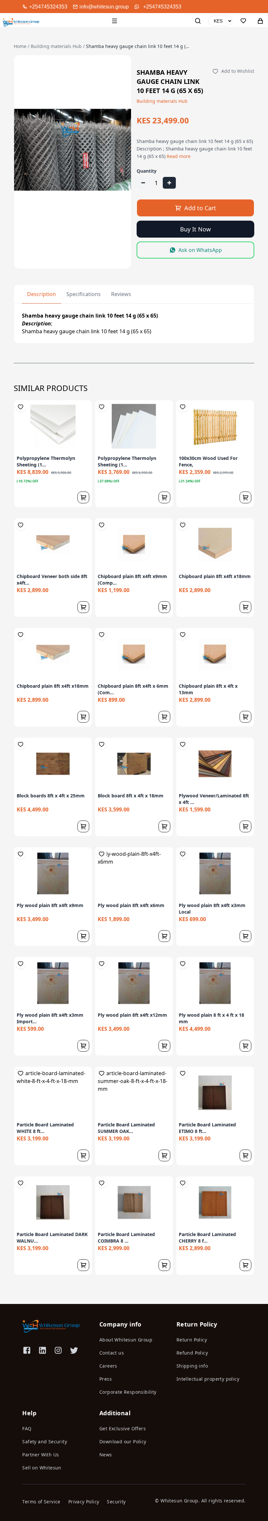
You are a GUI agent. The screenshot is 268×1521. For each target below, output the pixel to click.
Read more (179, 156)
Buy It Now (195, 229)
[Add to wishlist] (20, 406)
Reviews (121, 294)
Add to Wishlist (237, 71)
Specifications (83, 294)
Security (116, 1501)
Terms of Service (41, 1501)
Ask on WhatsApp (200, 250)
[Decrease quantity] (143, 183)
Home (20, 46)
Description (41, 294)
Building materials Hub (56, 46)
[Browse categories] (114, 20)
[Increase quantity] (169, 183)
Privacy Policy (83, 1501)
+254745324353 (162, 6)
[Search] (197, 20)
